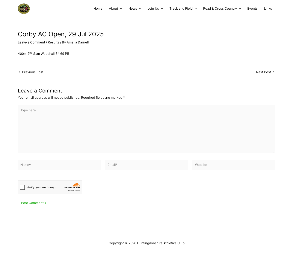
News (132, 8)
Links (268, 8)
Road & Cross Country (220, 8)
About (113, 8)
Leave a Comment (31, 42)
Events (252, 8)
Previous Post (30, 72)
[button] (120, 8)
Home (98, 8)
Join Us (153, 8)
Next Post (265, 72)
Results (53, 42)
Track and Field (181, 8)
